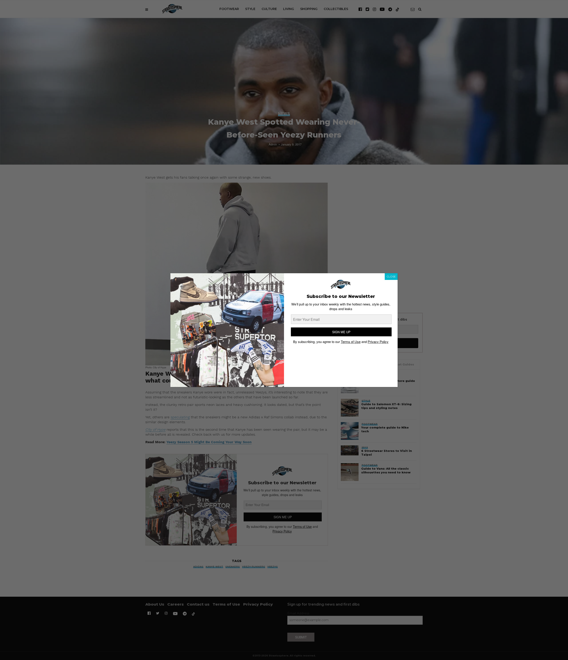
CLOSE (391, 276)
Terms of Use (351, 341)
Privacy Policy (378, 341)
